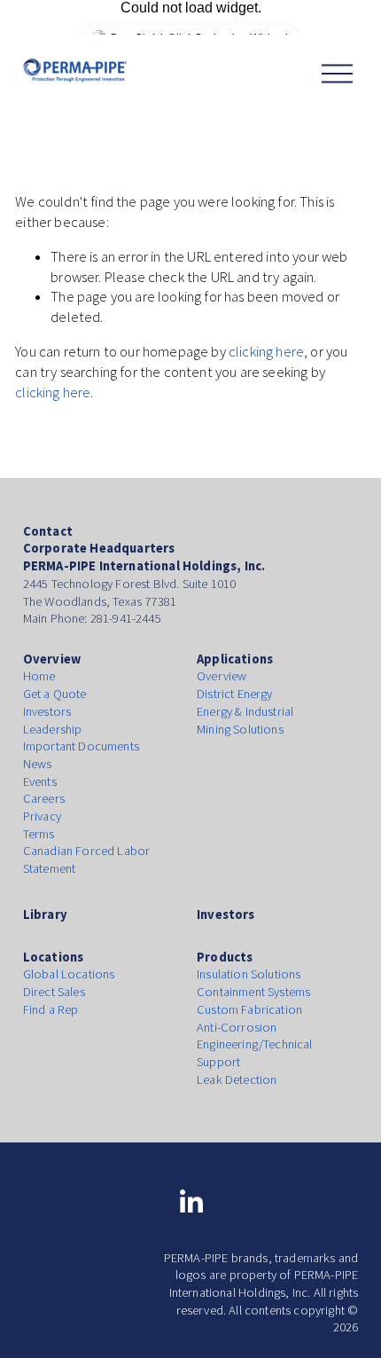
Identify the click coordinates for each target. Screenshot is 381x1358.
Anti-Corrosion (236, 1027)
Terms (39, 834)
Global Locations (69, 974)
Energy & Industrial (245, 711)
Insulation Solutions (248, 974)
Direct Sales (54, 992)
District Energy (235, 694)
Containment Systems (253, 992)
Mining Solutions (240, 729)
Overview (221, 676)
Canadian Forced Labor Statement (87, 859)
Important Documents (81, 746)
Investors (47, 711)
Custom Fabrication (249, 1009)
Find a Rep (51, 1009)
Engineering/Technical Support (255, 1053)
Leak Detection (236, 1079)
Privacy (42, 816)
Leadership (52, 729)
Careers (44, 798)
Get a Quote (55, 694)
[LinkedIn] (190, 1202)
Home (39, 676)
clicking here (266, 351)
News (37, 764)
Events (40, 781)
